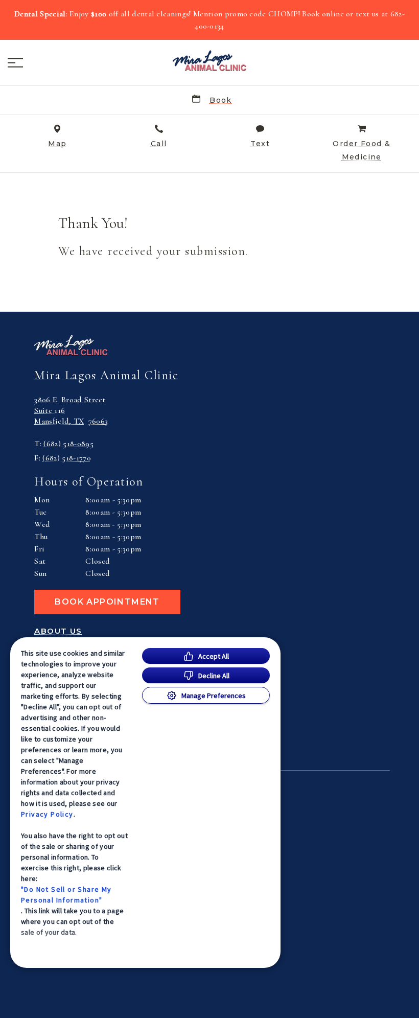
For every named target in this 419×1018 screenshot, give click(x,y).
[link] (209, 61)
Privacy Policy (47, 814)
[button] (15, 62)
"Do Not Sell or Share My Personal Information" (66, 895)
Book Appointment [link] (107, 602)
